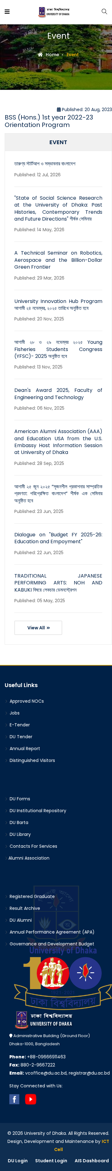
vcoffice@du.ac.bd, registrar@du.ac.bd (59, 1073)
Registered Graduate (31, 896)
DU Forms (19, 799)
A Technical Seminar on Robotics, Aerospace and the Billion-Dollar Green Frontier (58, 260)
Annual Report (24, 748)
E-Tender (19, 725)
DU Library (19, 834)
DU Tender (20, 737)
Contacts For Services (32, 846)
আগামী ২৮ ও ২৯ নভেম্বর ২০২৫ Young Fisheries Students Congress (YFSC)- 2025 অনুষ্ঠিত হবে (58, 349)
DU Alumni (20, 920)
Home (51, 54)
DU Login (18, 1161)
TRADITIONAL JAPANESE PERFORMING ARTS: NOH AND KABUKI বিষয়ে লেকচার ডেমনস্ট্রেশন (58, 582)
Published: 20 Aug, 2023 (86, 109)
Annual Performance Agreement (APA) (51, 932)
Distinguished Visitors (31, 760)
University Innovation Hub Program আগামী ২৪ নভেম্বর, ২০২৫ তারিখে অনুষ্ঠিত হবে (58, 305)
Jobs (14, 713)
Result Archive (24, 908)
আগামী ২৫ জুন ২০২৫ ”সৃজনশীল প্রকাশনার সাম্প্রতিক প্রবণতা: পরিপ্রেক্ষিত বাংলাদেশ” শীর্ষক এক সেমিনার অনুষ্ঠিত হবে (58, 493)
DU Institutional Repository (37, 811)
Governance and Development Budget (51, 944)
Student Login (51, 1161)
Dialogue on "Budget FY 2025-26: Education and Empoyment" (58, 538)
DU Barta (18, 822)
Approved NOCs (26, 701)
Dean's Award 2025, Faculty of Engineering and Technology (58, 394)
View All (36, 628)
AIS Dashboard (92, 1161)
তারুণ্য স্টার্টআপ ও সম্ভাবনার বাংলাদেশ (44, 163)
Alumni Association (28, 858)
